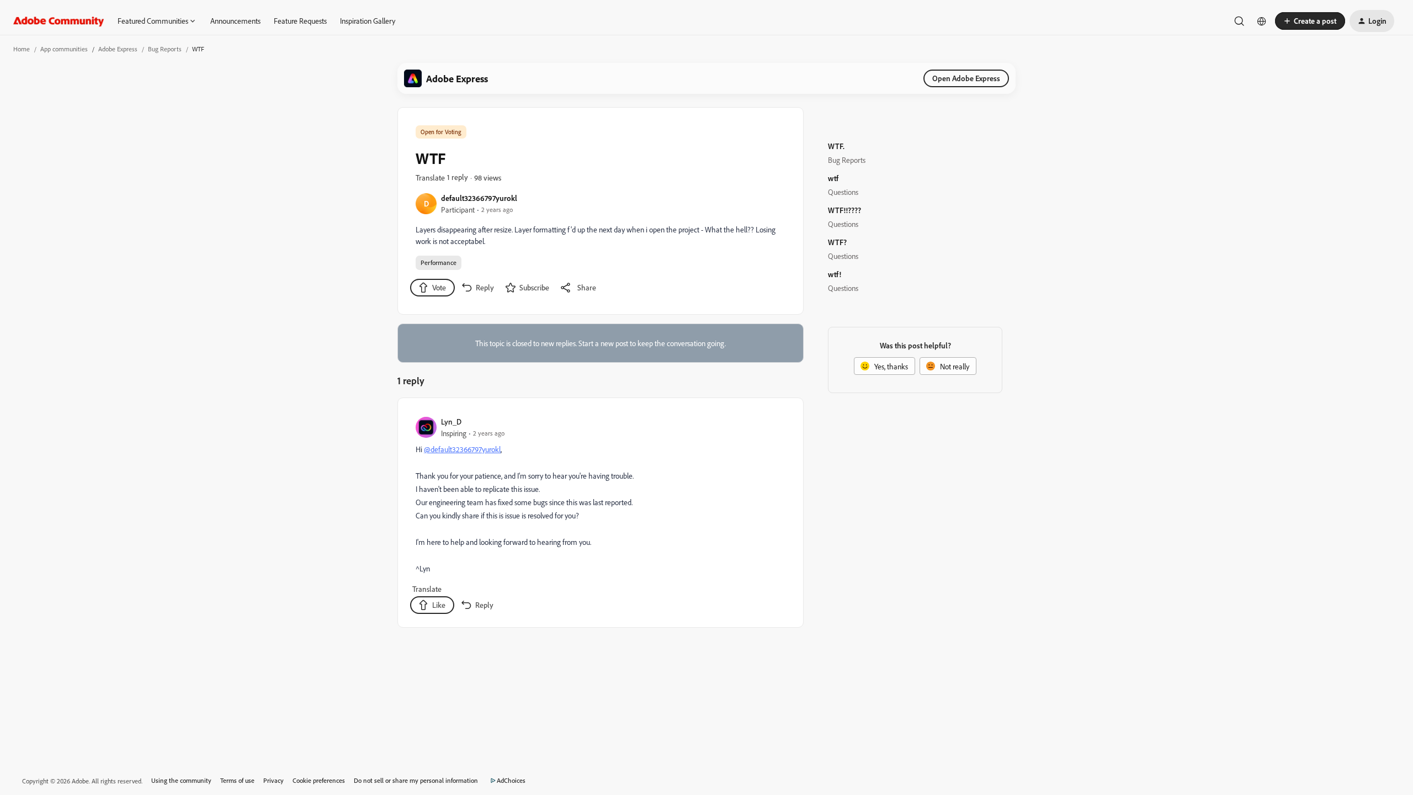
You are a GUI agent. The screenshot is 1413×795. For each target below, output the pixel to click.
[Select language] (1262, 21)
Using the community (181, 780)
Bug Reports (165, 49)
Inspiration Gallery (367, 20)
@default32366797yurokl (462, 449)
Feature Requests (300, 20)
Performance (438, 262)
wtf (833, 178)
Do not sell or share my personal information (416, 780)
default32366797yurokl (479, 198)
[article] (600, 515)
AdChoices (511, 780)
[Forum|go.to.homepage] (58, 21)
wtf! (834, 274)
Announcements (235, 20)
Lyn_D (451, 421)
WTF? (837, 242)
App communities (64, 49)
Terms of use (237, 780)
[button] (1310, 21)
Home (21, 49)
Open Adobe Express (966, 78)
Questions (843, 192)
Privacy (273, 780)
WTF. (836, 146)
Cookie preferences (319, 780)
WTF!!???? (844, 210)
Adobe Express (117, 49)
